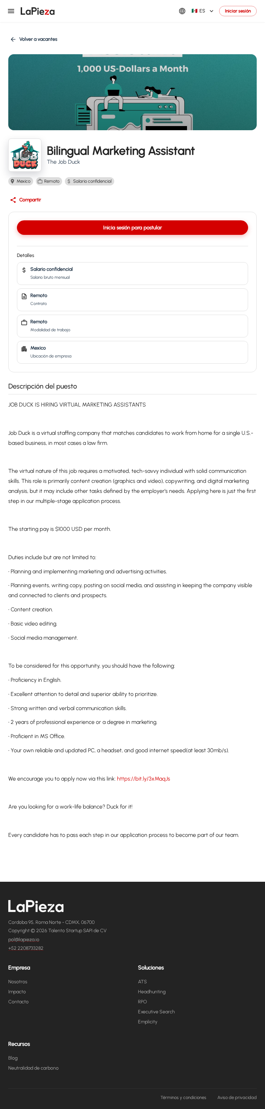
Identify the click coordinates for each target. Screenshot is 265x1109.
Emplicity (147, 1022)
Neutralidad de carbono (33, 1068)
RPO (142, 1002)
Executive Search (156, 1012)
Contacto (18, 1002)
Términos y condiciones (183, 1097)
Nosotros (17, 982)
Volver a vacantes (38, 39)
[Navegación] (11, 11)
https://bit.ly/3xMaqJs (143, 778)
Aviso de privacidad (237, 1097)
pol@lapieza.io (23, 940)
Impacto (17, 992)
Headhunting (152, 992)
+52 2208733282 (25, 948)
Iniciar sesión (238, 10)
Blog (13, 1058)
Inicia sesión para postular (132, 227)
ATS (142, 982)
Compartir (30, 200)
